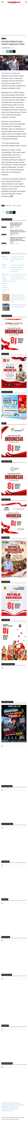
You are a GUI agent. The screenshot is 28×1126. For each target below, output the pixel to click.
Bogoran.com (13, 1105)
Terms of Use (8, 1119)
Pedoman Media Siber (10, 1117)
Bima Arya (19, 205)
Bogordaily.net (5, 1103)
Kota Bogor (7, 35)
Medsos (17, 1119)
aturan (14, 205)
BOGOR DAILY (6, 73)
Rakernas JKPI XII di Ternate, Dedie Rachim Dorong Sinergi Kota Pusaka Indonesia (18, 232)
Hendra (11, 227)
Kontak (13, 1119)
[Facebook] (10, 51)
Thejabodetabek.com (6, 1110)
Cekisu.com (20, 1105)
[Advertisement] (14, 18)
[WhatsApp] (7, 51)
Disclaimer (18, 1117)
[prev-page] (2, 246)
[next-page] (5, 246)
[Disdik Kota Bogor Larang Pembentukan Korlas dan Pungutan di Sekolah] (5, 225)
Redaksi (3, 1117)
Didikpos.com (14, 1106)
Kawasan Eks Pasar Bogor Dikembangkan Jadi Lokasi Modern (17, 259)
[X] (14, 51)
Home (2, 35)
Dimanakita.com (5, 1108)
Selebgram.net (5, 1105)
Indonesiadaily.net (14, 1103)
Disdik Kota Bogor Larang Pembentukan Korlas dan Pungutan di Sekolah (16, 224)
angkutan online (8, 205)
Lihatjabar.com (14, 1108)
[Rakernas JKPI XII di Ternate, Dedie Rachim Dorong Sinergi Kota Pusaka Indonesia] (5, 232)
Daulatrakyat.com (5, 1106)
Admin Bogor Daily (6, 47)
